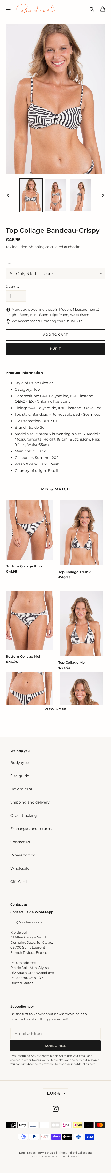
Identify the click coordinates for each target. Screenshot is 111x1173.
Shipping (37, 247)
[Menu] (8, 9)
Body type (19, 762)
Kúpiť (55, 349)
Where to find (22, 855)
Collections (85, 1152)
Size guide (19, 775)
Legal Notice (27, 1152)
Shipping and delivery (30, 802)
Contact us (20, 842)
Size (9, 264)
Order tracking (23, 815)
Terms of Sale (46, 1152)
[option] (31, 195)
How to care (21, 789)
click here (89, 1064)
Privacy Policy (67, 1152)
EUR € (54, 1093)
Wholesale (19, 868)
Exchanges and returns (31, 828)
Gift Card (18, 881)
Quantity (12, 287)
